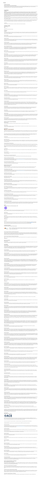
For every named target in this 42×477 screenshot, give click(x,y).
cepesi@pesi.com (31, 222)
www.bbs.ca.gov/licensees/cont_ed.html (21, 159)
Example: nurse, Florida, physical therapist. (8, 29)
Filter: (5, 27)
